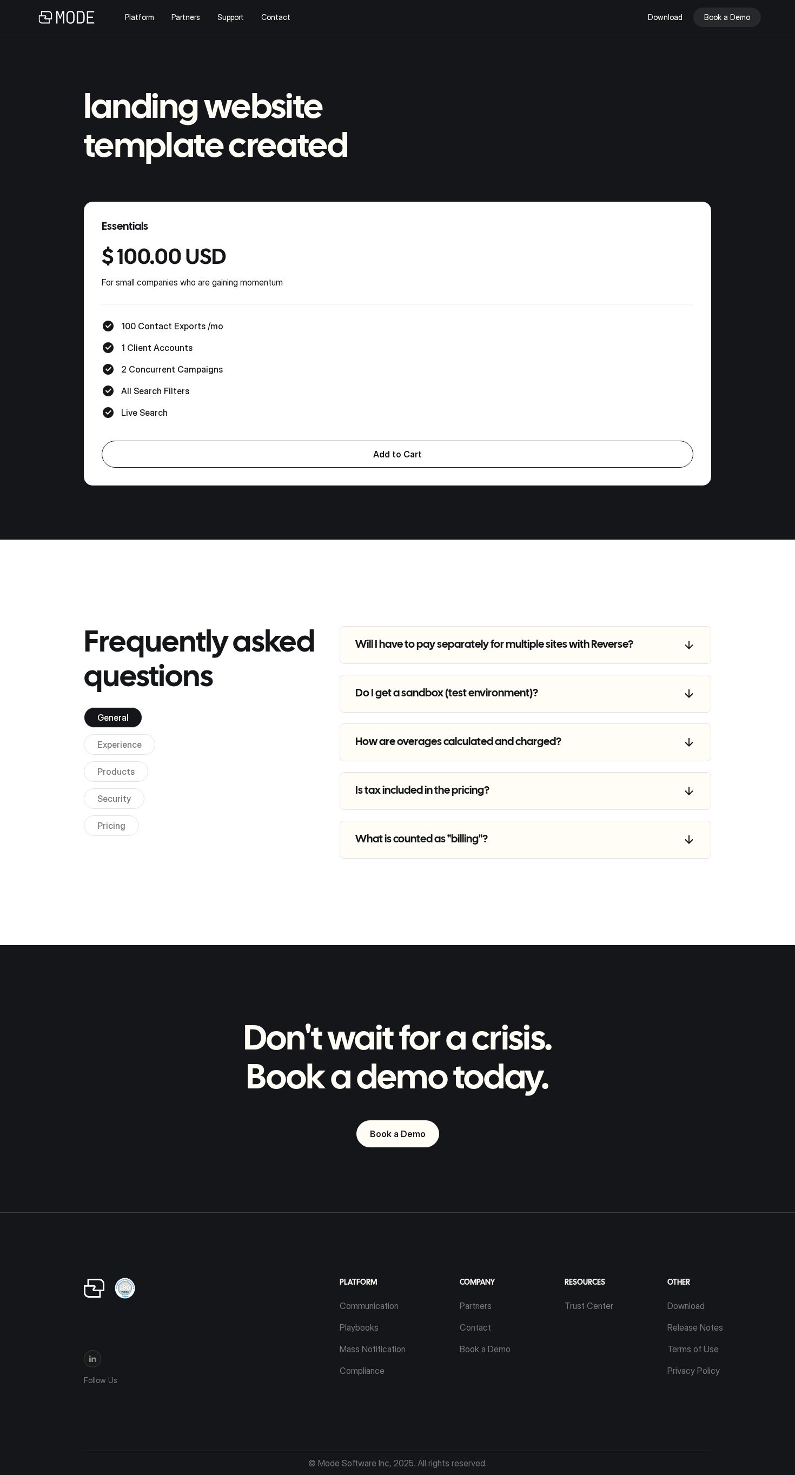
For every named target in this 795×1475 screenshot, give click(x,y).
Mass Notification (373, 1349)
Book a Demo (398, 1133)
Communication (369, 1305)
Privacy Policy (693, 1370)
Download (686, 1305)
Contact (275, 17)
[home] (66, 17)
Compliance (362, 1370)
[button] (148, 17)
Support (230, 17)
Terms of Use (693, 1349)
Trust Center (589, 1305)
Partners (185, 17)
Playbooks (359, 1327)
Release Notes (695, 1327)
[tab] (113, 717)
